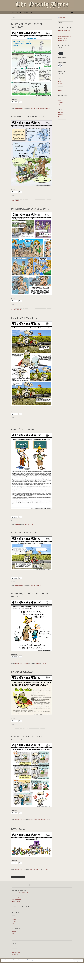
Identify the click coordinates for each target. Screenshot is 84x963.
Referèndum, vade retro (62, 38)
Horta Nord (17, 198)
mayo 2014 (60, 85)
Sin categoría (60, 102)
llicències (35, 819)
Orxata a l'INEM (35, 869)
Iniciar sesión (60, 114)
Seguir (61, 53)
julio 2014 (60, 81)
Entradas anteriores (18, 877)
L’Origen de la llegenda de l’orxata (64, 36)
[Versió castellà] (61, 17)
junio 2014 (60, 83)
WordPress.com (61, 121)
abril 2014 (60, 88)
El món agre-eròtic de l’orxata (64, 34)
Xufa (19, 108)
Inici (13, 12)
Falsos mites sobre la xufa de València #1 (20, 892)
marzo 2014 (60, 90)
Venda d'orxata (41, 307)
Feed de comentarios (62, 118)
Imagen (21, 108)
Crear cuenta (60, 112)
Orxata (16, 108)
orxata (32, 108)
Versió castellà (28, 12)
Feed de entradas (61, 116)
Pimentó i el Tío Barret (62, 40)
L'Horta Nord (37, 198)
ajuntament (31, 819)
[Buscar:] (72, 12)
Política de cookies (34, 960)
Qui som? (19, 12)
